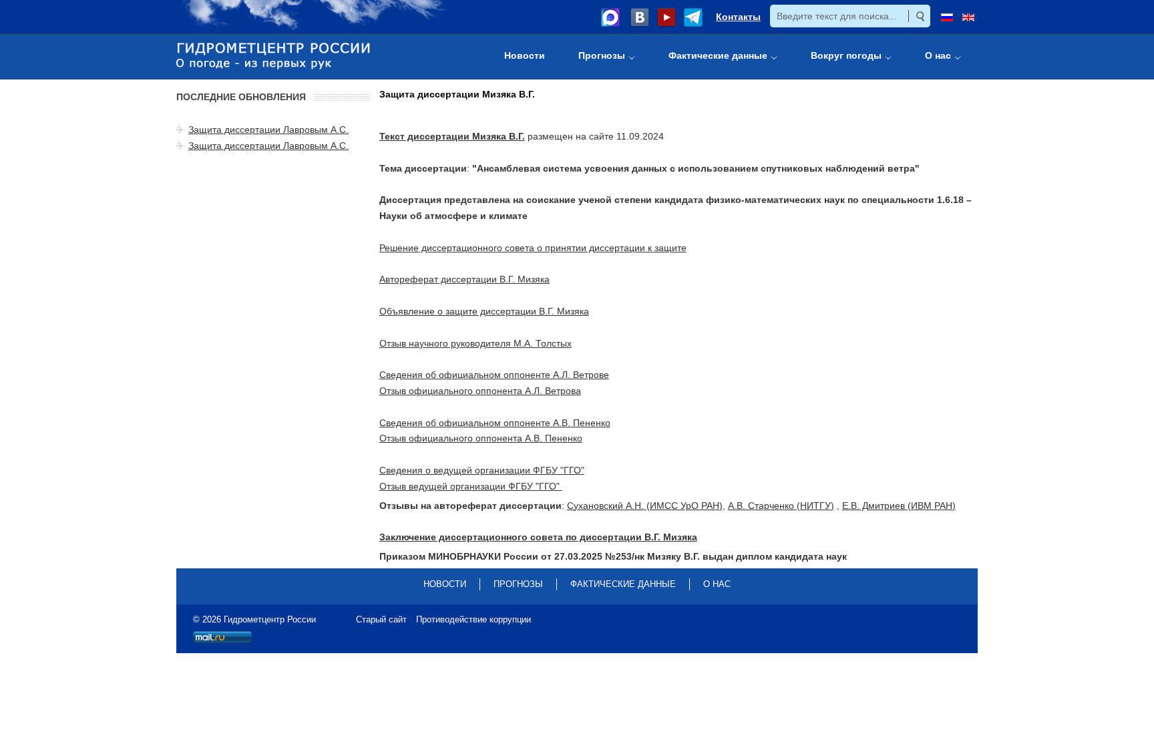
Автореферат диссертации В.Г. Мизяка (464, 279)
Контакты (738, 16)
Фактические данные (623, 584)
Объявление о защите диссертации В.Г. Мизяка (484, 311)
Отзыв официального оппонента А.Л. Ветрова (480, 390)
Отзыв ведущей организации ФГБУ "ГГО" (470, 486)
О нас (717, 584)
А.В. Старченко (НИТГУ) (781, 505)
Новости (444, 584)
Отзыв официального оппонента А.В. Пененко (480, 438)
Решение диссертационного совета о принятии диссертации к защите (533, 247)
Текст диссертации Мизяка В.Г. (452, 136)
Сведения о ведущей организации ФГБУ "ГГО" (481, 470)
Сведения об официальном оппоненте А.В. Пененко (494, 422)
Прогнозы (518, 584)
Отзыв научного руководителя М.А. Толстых (475, 343)
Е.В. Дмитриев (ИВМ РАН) (899, 505)
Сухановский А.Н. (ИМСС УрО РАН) (645, 505)
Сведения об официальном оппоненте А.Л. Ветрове (494, 374)
